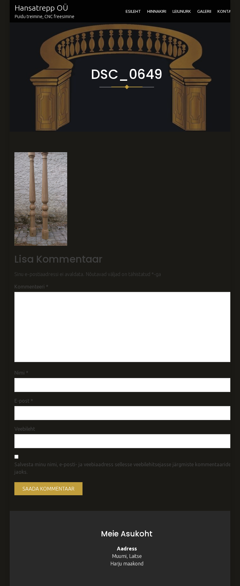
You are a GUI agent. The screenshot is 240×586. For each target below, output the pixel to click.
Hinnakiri (156, 11)
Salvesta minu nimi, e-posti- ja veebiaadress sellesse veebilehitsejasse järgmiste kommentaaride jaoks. (122, 468)
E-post (23, 401)
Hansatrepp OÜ (41, 7)
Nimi (21, 372)
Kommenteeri (31, 286)
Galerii (204, 11)
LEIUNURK (181, 11)
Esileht (133, 11)
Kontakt (227, 11)
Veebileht (24, 429)
